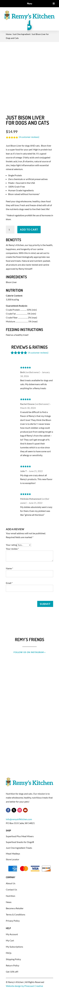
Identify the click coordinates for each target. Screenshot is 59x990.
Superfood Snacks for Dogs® (20, 842)
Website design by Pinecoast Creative (24, 986)
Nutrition (10, 895)
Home (8, 34)
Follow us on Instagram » (30, 652)
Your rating (11, 544)
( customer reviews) (29, 137)
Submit (45, 603)
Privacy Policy (13, 920)
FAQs (8, 952)
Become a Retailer (14, 908)
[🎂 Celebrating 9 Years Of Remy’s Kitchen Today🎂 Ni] (29, 710)
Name (9, 568)
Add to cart (29, 229)
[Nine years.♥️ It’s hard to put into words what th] (29, 675)
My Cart (10, 940)
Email (9, 583)
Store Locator (12, 859)
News (8, 902)
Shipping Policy (13, 959)
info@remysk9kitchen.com (19, 819)
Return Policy (12, 965)
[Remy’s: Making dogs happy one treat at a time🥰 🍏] (29, 745)
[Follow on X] (14, 810)
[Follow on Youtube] (25, 810)
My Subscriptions (14, 946)
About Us (10, 883)
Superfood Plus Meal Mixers (20, 836)
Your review (12, 548)
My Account (12, 934)
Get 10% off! (12, 971)
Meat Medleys (13, 853)
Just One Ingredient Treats (19, 847)
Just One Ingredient (21, 34)
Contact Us (11, 889)
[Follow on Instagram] (19, 810)
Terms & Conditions (15, 914)
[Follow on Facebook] (8, 810)
